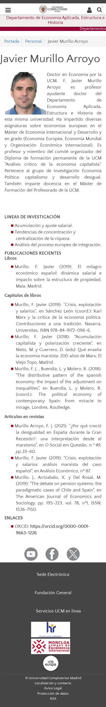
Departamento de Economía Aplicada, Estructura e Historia (55, 20)
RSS (53, 699)
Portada (11, 41)
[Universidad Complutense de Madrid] (53, 8)
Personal (33, 41)
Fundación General (53, 592)
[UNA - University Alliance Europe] (51, 662)
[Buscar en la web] (99, 9)
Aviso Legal (53, 688)
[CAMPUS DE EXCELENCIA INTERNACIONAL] (50, 645)
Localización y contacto (53, 683)
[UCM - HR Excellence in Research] (50, 629)
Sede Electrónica (53, 574)
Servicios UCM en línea (58, 611)
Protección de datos (53, 693)
